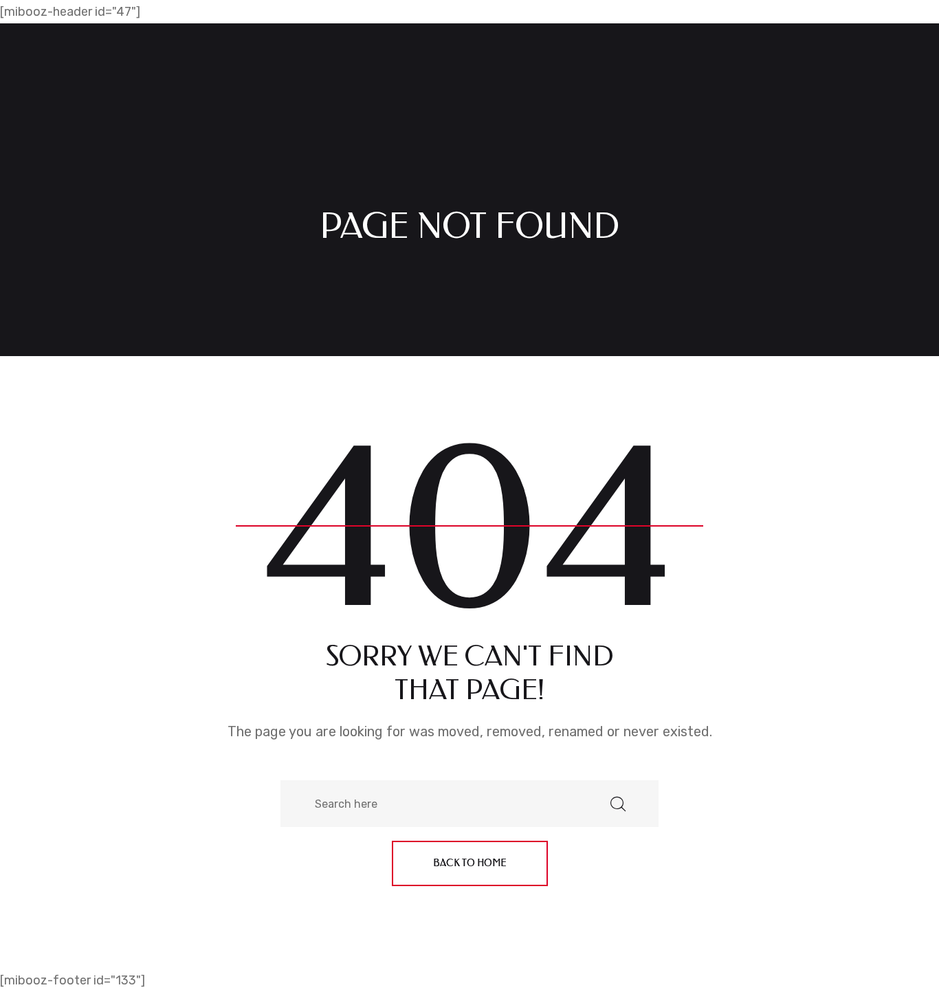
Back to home (470, 863)
